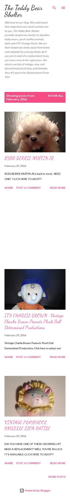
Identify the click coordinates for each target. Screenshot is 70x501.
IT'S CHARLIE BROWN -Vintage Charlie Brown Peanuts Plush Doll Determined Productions (33, 321)
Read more (58, 187)
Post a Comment (28, 187)
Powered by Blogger (37, 490)
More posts (57, 476)
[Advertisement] (35, 230)
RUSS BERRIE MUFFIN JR (29, 158)
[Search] (54, 6)
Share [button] (8, 187)
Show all (56, 95)
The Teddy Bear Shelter (23, 11)
